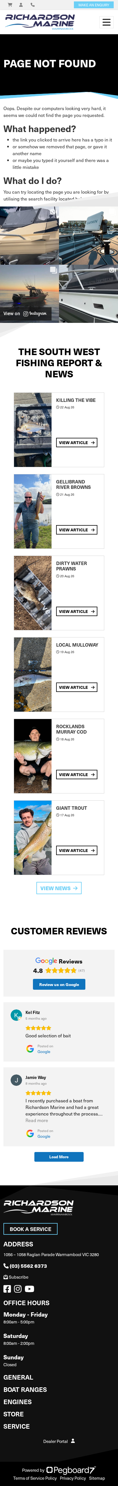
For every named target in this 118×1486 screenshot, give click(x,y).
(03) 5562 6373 (28, 1265)
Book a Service (30, 1228)
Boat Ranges (25, 1389)
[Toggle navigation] (106, 22)
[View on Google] (16, 1015)
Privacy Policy (73, 1478)
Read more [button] (36, 1120)
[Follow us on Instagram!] (19, 1290)
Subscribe (18, 1277)
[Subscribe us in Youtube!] (31, 1290)
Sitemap (97, 1478)
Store (13, 1413)
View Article (74, 442)
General (18, 1376)
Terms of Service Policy (35, 1478)
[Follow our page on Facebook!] (8, 1290)
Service (16, 1426)
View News (55, 888)
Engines (17, 1401)
